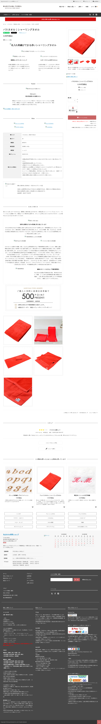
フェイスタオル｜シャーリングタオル (50, 495)
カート (94, 6)
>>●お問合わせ (92, 121)
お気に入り (83, 90)
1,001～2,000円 (35, 24)
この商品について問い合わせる (70, 412)
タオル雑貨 (50, 522)
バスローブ (82, 518)
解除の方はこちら (86, 579)
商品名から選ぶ (17, 24)
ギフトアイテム (50, 526)
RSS (4, 593)
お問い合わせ (15, 14)
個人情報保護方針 (7, 597)
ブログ (4, 588)
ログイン (87, 1)
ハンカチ (18, 513)
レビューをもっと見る (51, 442)
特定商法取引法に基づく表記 (10, 595)
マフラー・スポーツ (19, 518)
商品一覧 (61, 6)
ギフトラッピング (18, 526)
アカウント (77, 1)
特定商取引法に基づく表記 (90, 125)
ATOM (7, 593)
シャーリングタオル (26, 24)
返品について (93, 123)
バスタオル (10, 24)
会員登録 (96, 1)
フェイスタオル (82, 513)
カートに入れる (83, 117)
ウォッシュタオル (50, 513)
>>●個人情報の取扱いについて (78, 127)
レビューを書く (51, 448)
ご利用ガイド (6, 14)
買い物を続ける (83, 412)
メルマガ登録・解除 (26, 14)
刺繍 (82, 522)
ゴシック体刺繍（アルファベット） (19, 495)
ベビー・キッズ (18, 522)
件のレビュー (22, 32)
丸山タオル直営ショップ (11, 534)
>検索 (86, 6)
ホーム (4, 24)
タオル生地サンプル (82, 526)
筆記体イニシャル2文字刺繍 (82, 495)
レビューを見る (92, 412)
